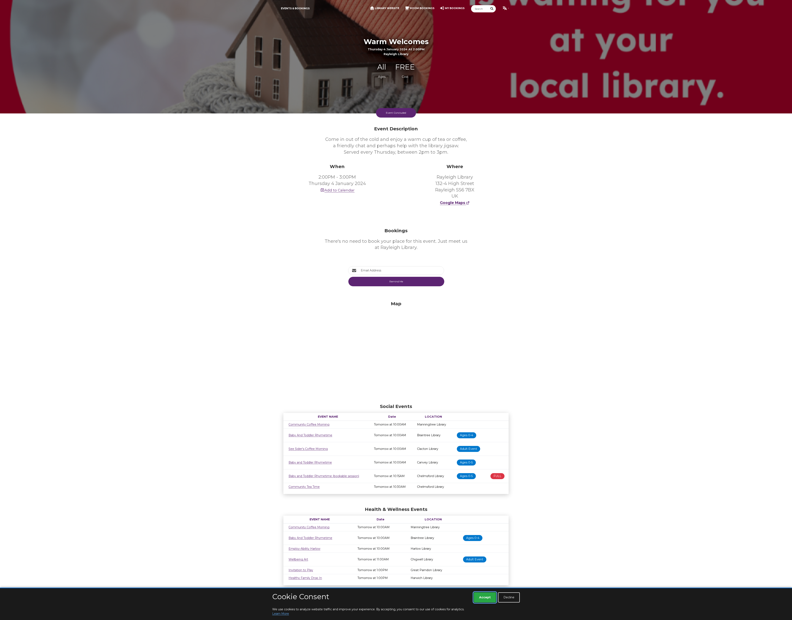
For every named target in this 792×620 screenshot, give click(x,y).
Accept (485, 597)
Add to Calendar (339, 190)
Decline (508, 597)
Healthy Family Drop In (305, 578)
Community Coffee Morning (309, 424)
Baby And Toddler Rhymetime (310, 435)
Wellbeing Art (298, 559)
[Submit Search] (492, 8)
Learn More (280, 613)
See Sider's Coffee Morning (308, 449)
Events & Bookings (295, 8)
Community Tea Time (304, 487)
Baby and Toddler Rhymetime (310, 462)
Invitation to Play (301, 570)
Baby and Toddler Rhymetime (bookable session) (324, 476)
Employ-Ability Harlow (304, 548)
